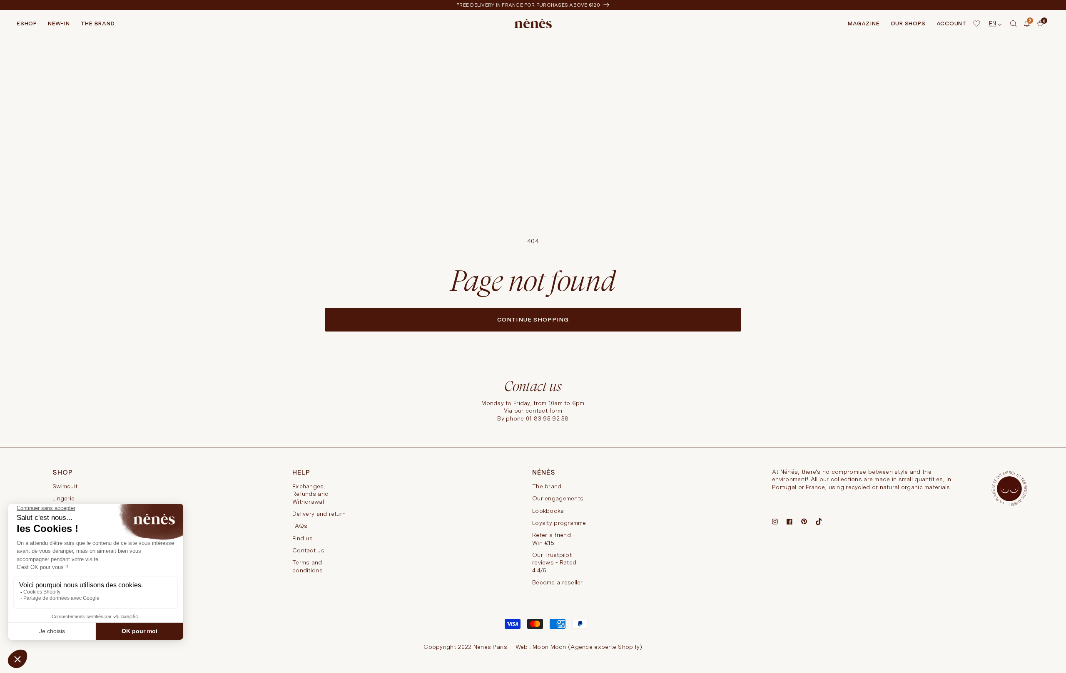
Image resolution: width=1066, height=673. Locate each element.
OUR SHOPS (908, 23)
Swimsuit (64, 486)
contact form (544, 410)
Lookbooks (548, 510)
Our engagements (557, 498)
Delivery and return (319, 513)
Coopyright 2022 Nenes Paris (465, 646)
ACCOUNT (951, 23)
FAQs (299, 525)
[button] (1013, 24)
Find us (302, 538)
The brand (547, 486)
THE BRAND (98, 23)
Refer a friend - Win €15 (553, 539)
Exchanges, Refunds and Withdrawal (310, 494)
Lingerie (63, 498)
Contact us (308, 550)
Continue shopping (533, 319)
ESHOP (27, 23)
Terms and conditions (307, 566)
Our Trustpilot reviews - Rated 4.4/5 (554, 563)
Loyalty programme (559, 523)
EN (992, 23)
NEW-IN (59, 23)
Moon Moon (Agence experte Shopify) (588, 646)
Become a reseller (557, 582)
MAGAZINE (863, 23)
